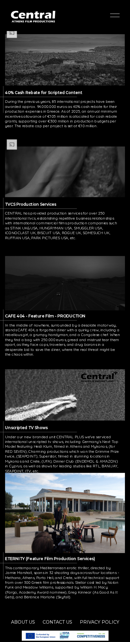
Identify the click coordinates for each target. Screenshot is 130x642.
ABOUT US (23, 622)
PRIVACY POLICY (99, 622)
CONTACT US (57, 622)
